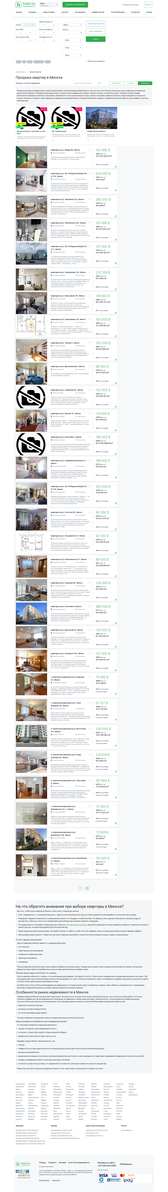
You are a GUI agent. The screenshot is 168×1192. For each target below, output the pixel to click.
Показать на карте (96, 24)
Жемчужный (57, 1092)
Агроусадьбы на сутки (94, 1136)
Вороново (31, 1116)
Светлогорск (108, 1100)
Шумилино (132, 1089)
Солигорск (119, 1084)
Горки (43, 1089)
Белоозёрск (20, 1095)
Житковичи (57, 1095)
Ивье (55, 1111)
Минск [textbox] (66, 25)
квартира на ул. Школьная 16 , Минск (67, 630)
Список (131, 83)
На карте (117, 83)
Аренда (19, 12)
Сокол (106, 1119)
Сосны (118, 1087)
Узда (117, 1103)
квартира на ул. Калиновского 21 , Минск (69, 559)
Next (44, 157)
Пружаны (94, 1119)
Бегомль (19, 1092)
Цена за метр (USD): (22, 37)
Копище (68, 1097)
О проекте (52, 1163)
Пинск (93, 1108)
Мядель (81, 1119)
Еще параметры (95, 31)
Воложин (31, 1114)
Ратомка (106, 1089)
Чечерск (131, 1084)
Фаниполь (119, 1105)
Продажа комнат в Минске (26, 1136)
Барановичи (20, 1087)
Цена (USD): (20, 29)
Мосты (80, 1116)
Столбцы (119, 1095)
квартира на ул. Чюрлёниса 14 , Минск (67, 199)
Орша (93, 1097)
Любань (81, 1089)
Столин (118, 1097)
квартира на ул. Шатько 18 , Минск (66, 413)
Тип (24, 62)
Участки (64, 12)
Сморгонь (107, 1116)
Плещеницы (95, 1111)
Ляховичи (81, 1092)
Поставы (94, 1116)
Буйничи (31, 1100)
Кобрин (68, 1092)
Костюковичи (70, 1105)
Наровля (94, 1084)
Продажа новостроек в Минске (27, 1130)
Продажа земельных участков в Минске (30, 1144)
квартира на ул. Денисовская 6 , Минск (68, 366)
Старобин (119, 1089)
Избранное (122, 5)
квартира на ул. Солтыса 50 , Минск (66, 512)
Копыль (68, 1100)
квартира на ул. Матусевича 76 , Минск (68, 296)
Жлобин (56, 1097)
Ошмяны (94, 1103)
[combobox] (72, 24)
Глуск (43, 1097)
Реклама (62, 1163)
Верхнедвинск (33, 1105)
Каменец (56, 1116)
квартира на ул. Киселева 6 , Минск (66, 606)
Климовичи (70, 1089)
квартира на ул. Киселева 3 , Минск (66, 437)
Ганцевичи (44, 1084)
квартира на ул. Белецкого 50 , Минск (67, 653)
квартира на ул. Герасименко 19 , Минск (68, 319)
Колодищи (69, 1095)
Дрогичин (44, 1114)
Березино (19, 1097)
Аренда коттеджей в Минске (61, 1136)
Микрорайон (38, 62)
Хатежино (119, 1108)
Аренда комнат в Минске (60, 1133)
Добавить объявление (75, 5)
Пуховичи (107, 1084)
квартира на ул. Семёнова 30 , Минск (67, 390)
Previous (18, 157)
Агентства (135, 12)
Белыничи (19, 1100)
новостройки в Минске (78, 925)
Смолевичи (107, 1114)
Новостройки (48, 12)
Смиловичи (107, 1108)
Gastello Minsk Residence (96, 131)
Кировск (56, 1119)
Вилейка (31, 1108)
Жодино (56, 1100)
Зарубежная (80, 12)
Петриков (94, 1105)
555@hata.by (126, 1164)
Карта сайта (56, 1180)
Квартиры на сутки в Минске (97, 1130)
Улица (19, 62)
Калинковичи (57, 1114)
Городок (43, 1103)
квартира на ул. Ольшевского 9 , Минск (68, 536)
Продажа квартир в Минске (27, 1133)
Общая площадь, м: (46, 22)
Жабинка (56, 1087)
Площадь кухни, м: (46, 37)
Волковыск (32, 1111)
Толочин (119, 1100)
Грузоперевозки (118, 12)
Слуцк (106, 1111)
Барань (18, 1089)
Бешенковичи (20, 1111)
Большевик (32, 1084)
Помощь (42, 1163)
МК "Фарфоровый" (59, 131)
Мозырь (81, 1111)
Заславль (56, 1105)
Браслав (31, 1092)
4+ (34, 25)
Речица (106, 1092)
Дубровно (44, 1116)
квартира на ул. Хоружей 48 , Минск (66, 583)
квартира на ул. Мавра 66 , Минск (65, 150)
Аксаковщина (20, 1084)
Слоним (106, 1105)
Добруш (43, 1108)
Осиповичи (95, 1100)
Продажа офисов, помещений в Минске (30, 1141)
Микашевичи (82, 1103)
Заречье (56, 1103)
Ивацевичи (57, 1108)
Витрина (146, 83)
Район (30, 62)
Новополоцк (95, 1095)
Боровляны (32, 1087)
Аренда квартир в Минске (61, 1130)
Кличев (68, 1087)
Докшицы (44, 1111)
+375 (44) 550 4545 (107, 1166)
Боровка (31, 1089)
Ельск (55, 1084)
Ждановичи (57, 1089)
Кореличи (69, 1103)
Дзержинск (45, 1105)
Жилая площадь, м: (46, 29)
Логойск (69, 1119)
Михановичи (82, 1105)
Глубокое (44, 1095)
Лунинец (81, 1087)
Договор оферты (44, 1180)
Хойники (119, 1111)
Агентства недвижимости (79, 1163)
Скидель (106, 1103)
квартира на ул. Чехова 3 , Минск (65, 343)
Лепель (68, 1114)
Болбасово (19, 1114)
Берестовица (20, 1108)
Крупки (68, 1111)
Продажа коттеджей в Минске (27, 1138)
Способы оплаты (103, 1170)
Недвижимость (21, 72)
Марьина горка (83, 1097)
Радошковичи (108, 1087)
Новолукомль (95, 1092)
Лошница (81, 1084)
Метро (47, 62)
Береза (18, 1103)
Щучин (131, 1092)
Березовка (19, 1105)
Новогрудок (95, 1089)
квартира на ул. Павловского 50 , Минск (68, 223)
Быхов (30, 1103)
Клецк (68, 1084)
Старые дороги (121, 1092)
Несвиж (93, 1087)
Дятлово (44, 1119)
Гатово (43, 1087)
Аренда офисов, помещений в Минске (65, 1138)
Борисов (19, 1119)
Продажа (32, 12)
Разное (149, 12)
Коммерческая (98, 12)
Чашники (119, 1116)
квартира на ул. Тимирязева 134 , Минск (68, 272)
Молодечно (82, 1114)
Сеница (106, 1097)
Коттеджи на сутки (92, 1133)
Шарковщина (133, 1095)
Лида (67, 1116)
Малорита (81, 1095)
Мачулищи (82, 1100)
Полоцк (93, 1114)
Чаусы (118, 1114)
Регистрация (134, 4)
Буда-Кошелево (33, 1097)
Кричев (68, 1108)
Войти (148, 5)
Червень (119, 1119)
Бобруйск (19, 1116)
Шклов (131, 1087)
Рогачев (106, 1095)
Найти (95, 39)
